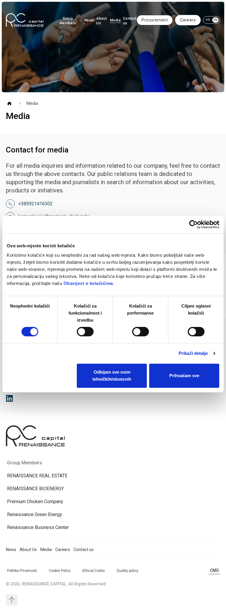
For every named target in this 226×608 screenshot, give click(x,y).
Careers (188, 20)
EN (215, 19)
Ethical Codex (93, 571)
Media (115, 20)
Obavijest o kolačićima (88, 283)
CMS (214, 570)
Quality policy (127, 571)
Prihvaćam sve (184, 375)
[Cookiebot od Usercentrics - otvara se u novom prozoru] (193, 224)
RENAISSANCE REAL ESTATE (37, 475)
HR (208, 19)
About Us (101, 20)
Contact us (130, 20)
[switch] (85, 331)
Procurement (155, 20)
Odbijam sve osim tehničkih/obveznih (111, 375)
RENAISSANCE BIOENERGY (35, 488)
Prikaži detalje (193, 353)
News (89, 20)
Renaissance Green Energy (34, 514)
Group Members (68, 20)
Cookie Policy (60, 571)
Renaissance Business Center (38, 527)
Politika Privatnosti (22, 571)
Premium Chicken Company (35, 501)
